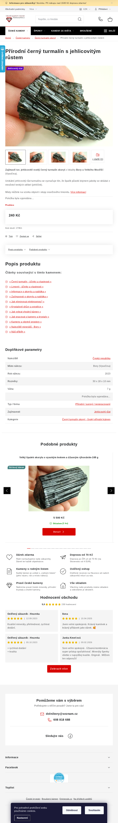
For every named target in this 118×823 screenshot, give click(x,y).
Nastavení (22, 818)
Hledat (80, 19)
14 (85, 548)
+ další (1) (97, 159)
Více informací (78, 192)
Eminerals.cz (66, 799)
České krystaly (33, 799)
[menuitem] (18, 30)
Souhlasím (94, 810)
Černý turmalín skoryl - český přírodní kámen (86, 419)
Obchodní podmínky (15, 9)
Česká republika (102, 358)
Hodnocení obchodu (59, 597)
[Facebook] (70, 736)
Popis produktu (15, 249)
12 (77, 548)
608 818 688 (101, 19)
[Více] (109, 30)
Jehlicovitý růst (102, 412)
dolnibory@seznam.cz (62, 713)
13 (81, 548)
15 (89, 548)
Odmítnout (72, 810)
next (111, 490)
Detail (57, 532)
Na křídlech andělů (83, 799)
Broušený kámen (50, 799)
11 (73, 548)
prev (7, 490)
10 (69, 548)
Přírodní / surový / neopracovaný (93, 404)
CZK (85, 9)
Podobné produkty (38, 249)
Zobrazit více (59, 669)
